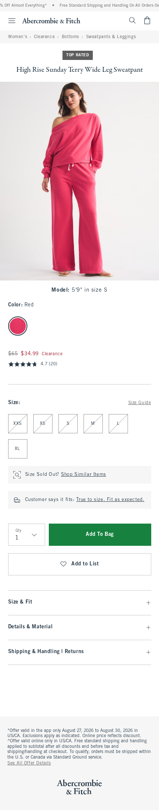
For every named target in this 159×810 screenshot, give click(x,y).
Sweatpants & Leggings (111, 37)
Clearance (44, 37)
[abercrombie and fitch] (51, 20)
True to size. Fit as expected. (110, 500)
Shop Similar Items (83, 475)
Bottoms (70, 37)
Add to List (85, 564)
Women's (17, 37)
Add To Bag (100, 534)
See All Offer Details (29, 763)
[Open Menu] (9, 21)
